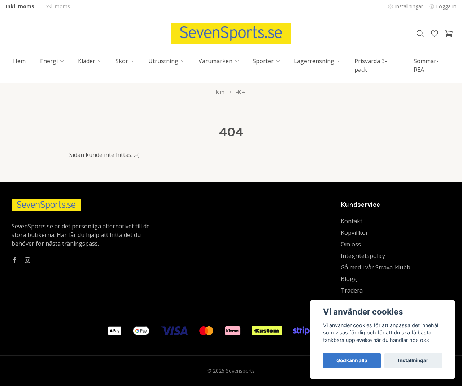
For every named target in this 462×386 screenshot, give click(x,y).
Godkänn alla (351, 360)
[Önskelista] (434, 33)
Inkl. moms (20, 6)
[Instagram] (27, 260)
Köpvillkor (354, 233)
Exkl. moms (56, 6)
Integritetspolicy (363, 256)
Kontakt (351, 221)
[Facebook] (14, 260)
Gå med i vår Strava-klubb (375, 267)
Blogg (349, 279)
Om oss (351, 244)
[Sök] (420, 33)
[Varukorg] (449, 33)
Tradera (352, 290)
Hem (219, 91)
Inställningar (413, 360)
